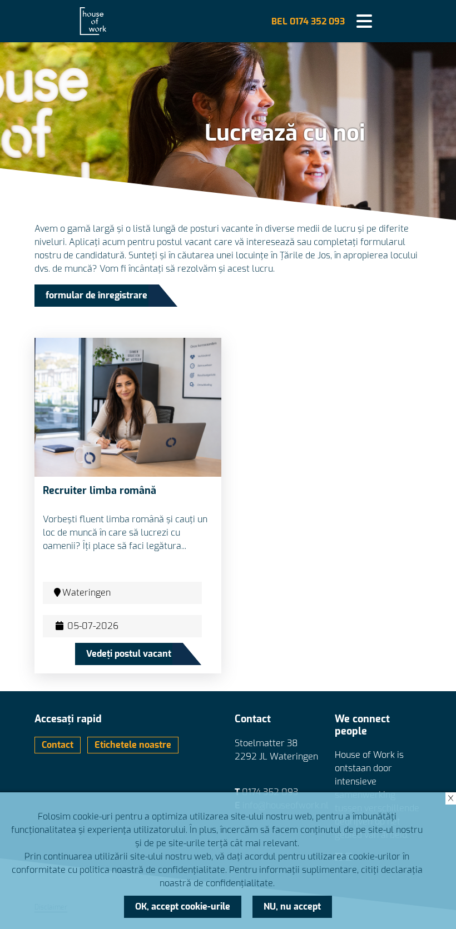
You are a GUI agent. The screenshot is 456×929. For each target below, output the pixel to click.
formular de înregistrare (96, 295)
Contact (57, 745)
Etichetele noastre (133, 745)
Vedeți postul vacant (128, 654)
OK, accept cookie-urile (182, 906)
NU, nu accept (292, 906)
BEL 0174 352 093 (308, 21)
